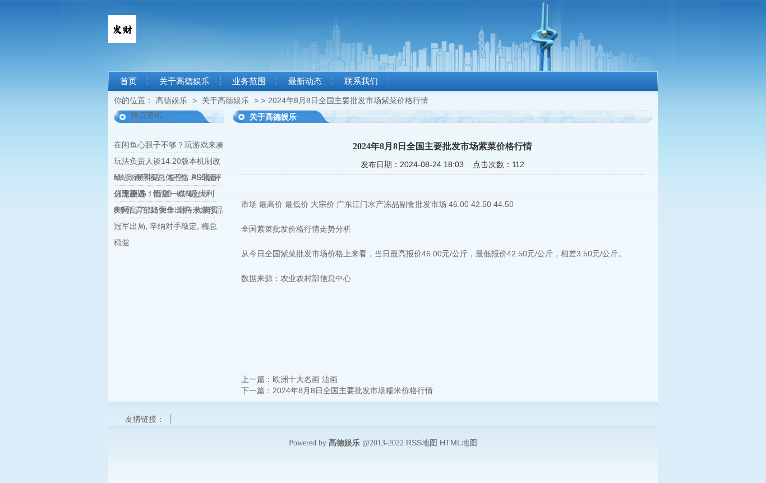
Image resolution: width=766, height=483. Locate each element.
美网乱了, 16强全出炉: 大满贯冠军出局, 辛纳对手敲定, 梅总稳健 (166, 226)
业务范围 (249, 81)
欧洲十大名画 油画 (305, 379)
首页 (128, 81)
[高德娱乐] (122, 40)
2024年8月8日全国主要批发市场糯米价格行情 (353, 390)
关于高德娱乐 (184, 81)
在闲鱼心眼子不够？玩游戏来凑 (169, 144)
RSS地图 (421, 442)
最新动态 (305, 81)
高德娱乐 (171, 100)
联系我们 (361, 81)
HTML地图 (458, 442)
